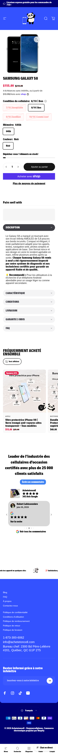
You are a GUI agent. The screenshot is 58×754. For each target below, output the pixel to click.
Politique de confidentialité (15, 612)
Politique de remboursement (16, 621)
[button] (29, 227)
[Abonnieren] (50, 681)
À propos (7, 601)
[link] (29, 648)
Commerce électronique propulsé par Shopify (34, 729)
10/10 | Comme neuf (38, 117)
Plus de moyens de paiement (29, 183)
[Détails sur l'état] (45, 101)
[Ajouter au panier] (41, 408)
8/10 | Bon (36, 107)
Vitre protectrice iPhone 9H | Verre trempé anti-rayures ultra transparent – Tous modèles (23, 422)
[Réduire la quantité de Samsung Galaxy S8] (6, 167)
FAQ (5, 597)
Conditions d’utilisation (13, 617)
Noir (8, 145)
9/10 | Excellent (13, 117)
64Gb (8, 131)
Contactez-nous (10, 605)
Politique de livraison (12, 630)
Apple (7, 416)
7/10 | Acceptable (14, 107)
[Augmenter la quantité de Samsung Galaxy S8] (18, 167)
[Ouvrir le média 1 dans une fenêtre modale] (37, 39)
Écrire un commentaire (33, 482)
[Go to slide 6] (29, 528)
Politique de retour (11, 625)
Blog (5, 592)
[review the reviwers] (11, 513)
